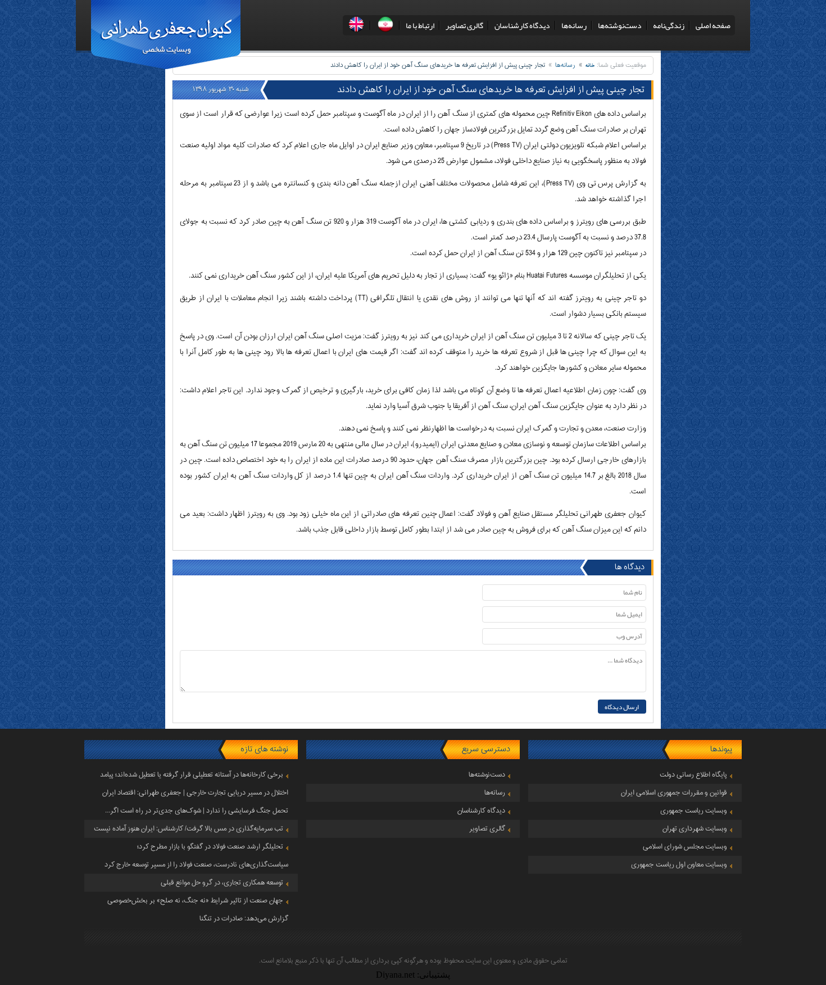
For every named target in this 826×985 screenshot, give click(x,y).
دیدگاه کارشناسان (522, 25)
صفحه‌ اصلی (713, 25)
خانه (590, 65)
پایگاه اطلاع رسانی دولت (693, 775)
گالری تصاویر (464, 25)
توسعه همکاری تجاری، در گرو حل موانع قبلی (222, 883)
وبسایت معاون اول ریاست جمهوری (679, 865)
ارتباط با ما (420, 25)
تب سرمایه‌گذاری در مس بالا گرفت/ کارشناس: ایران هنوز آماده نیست (188, 829)
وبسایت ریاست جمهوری (693, 811)
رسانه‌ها (574, 25)
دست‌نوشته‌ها (620, 25)
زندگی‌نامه (668, 25)
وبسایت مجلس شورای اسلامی (685, 847)
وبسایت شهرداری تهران (694, 829)
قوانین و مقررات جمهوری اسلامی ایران (674, 793)
